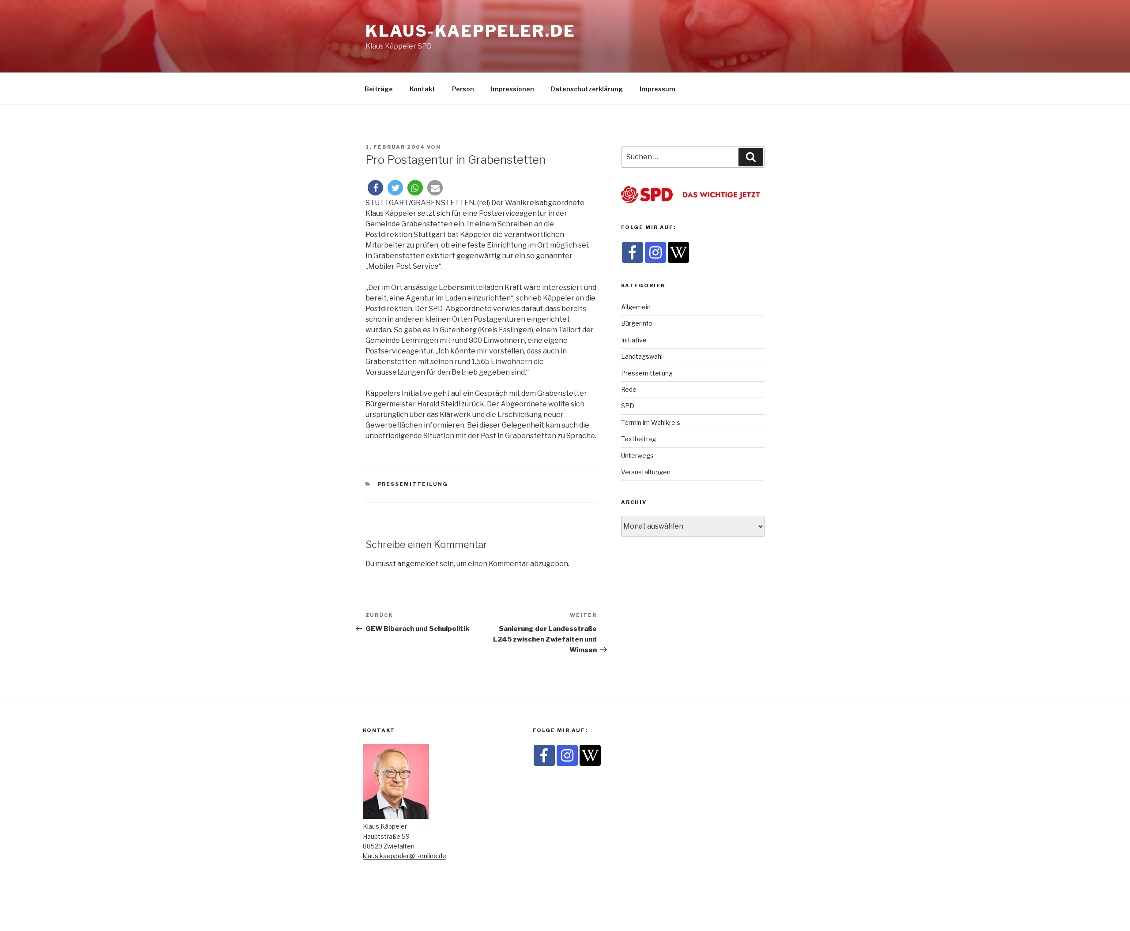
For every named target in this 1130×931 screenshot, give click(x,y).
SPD (627, 405)
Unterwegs (637, 455)
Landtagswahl (642, 356)
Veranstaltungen (645, 472)
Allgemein (636, 307)
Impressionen (512, 89)
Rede (629, 389)
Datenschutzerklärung (587, 89)
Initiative (634, 340)
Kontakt (422, 89)
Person (463, 89)
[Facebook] (632, 252)
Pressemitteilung (413, 484)
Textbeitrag (638, 439)
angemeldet (417, 563)
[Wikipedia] (678, 252)
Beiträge (379, 89)
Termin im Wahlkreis (650, 422)
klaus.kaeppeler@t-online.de (404, 856)
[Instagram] (655, 252)
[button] (375, 187)
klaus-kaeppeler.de (470, 31)
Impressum (657, 89)
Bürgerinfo (636, 323)
